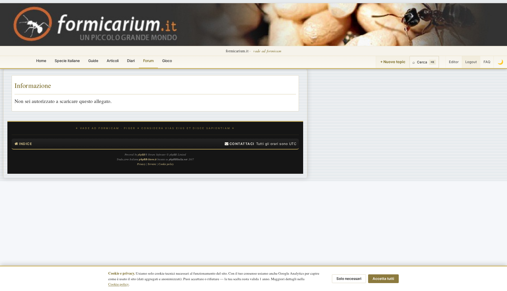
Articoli (113, 60)
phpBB (141, 154)
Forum (148, 60)
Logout (471, 62)
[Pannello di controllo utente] (442, 62)
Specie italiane (67, 60)
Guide (93, 60)
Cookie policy (118, 284)
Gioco (167, 60)
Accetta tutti (383, 278)
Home (41, 60)
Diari (131, 60)
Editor (454, 62)
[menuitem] (239, 144)
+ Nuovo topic (392, 61)
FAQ (486, 62)
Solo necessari (349, 278)
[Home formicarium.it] (253, 24)
